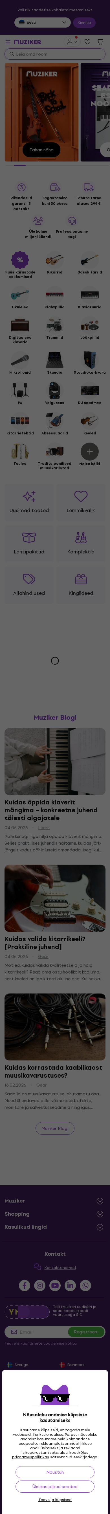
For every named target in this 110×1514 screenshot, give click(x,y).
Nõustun (55, 1472)
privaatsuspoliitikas (30, 1457)
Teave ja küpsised (55, 1500)
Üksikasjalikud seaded (55, 1486)
